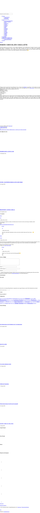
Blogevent (1, 298)
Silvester (31, 301)
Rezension (20, 301)
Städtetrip (6, 303)
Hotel (8, 300)
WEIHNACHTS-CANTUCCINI (7, 151)
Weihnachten (30, 303)
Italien (5, 27)
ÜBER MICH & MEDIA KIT (7, 37)
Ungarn (5, 35)
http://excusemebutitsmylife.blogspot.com (7, 224)
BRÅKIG (25, 87)
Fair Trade (20, 298)
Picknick (2, 301)
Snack (38, 301)
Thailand (5, 34)
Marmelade (24, 300)
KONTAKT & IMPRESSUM (7, 38)
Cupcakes (4, 298)
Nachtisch (33, 300)
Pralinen (11, 301)
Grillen (34, 298)
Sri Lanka (5, 32)
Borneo (5, 22)
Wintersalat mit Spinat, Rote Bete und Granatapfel (9, 403)
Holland (5, 26)
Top (0, 509)
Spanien (5, 31)
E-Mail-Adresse (3, 268)
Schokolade (5, 126)
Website (1, 270)
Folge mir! (1, 503)
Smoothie (34, 301)
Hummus (10, 300)
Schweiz (5, 30)
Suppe (9, 303)
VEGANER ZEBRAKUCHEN (5, 364)
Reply (1, 215)
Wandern (25, 303)
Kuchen (21, 300)
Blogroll (3, 40)
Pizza (4, 301)
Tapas (13, 303)
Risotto (24, 301)
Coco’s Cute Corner (7, 245)
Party (39, 300)
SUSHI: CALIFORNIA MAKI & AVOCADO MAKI (11, 182)
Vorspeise (21, 303)
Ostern (37, 300)
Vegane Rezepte (6, 17)
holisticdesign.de (6, 511)
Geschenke (31, 298)
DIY (12, 298)
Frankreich (6, 25)
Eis (18, 298)
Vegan (16, 303)
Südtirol (12, 303)
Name (1, 266)
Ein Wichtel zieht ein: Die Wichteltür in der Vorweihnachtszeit (11, 324)
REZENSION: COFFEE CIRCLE (7, 209)
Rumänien (6, 29)
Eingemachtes (15, 298)
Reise (15, 301)
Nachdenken (4, 36)
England (5, 24)
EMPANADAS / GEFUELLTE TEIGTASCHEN (18, 129)
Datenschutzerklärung (7, 39)
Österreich (6, 28)
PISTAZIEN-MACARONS (4, 129)
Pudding (13, 301)
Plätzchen (7, 301)
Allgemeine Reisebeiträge (8, 20)
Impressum (19, 507)
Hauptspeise (3, 300)
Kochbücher (16, 300)
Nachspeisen (6, 18)
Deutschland (6, 23)
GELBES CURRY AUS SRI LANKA (6, 423)
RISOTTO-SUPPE (3, 344)
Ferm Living (32, 88)
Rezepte (3, 16)
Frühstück (1, 126)
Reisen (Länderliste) (7, 21)
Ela (6, 127)
